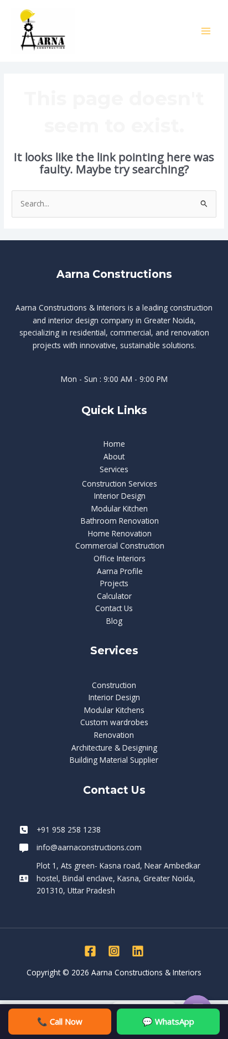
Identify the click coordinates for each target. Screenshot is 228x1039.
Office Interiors (120, 558)
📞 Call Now (59, 1021)
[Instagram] (114, 951)
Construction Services (119, 483)
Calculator (114, 596)
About (114, 456)
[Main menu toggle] (206, 30)
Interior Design (120, 495)
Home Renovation (120, 533)
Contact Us (114, 608)
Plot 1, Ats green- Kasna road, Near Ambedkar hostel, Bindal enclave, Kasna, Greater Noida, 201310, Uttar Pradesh (118, 878)
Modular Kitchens (114, 710)
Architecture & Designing (114, 747)
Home (114, 443)
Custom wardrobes (114, 722)
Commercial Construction (119, 545)
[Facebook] (90, 951)
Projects (114, 583)
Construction (114, 685)
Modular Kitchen (119, 508)
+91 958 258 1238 (69, 829)
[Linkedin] (138, 951)
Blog (114, 621)
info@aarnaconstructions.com (89, 847)
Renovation (114, 735)
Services (114, 469)
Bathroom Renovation (120, 520)
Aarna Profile (120, 571)
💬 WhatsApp (168, 1021)
